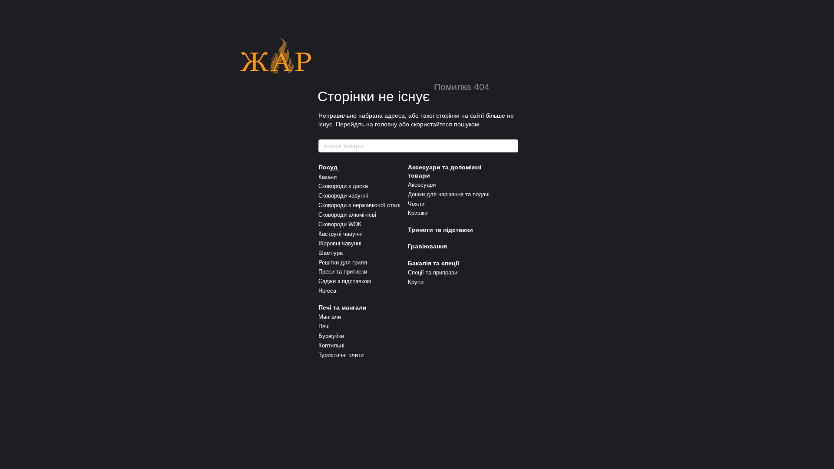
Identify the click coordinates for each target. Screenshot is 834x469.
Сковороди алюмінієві (347, 214)
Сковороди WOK (340, 224)
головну (386, 124)
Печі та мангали (342, 307)
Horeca (327, 290)
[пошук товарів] (511, 145)
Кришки (417, 213)
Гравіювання (427, 246)
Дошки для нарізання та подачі (449, 194)
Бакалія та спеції (433, 263)
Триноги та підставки (440, 229)
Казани (327, 177)
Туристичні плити (341, 355)
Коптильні (331, 345)
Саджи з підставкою (344, 281)
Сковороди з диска (343, 186)
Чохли (416, 204)
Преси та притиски (342, 271)
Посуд (328, 167)
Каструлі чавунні (340, 234)
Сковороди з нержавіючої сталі (359, 205)
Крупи (416, 282)
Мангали (329, 317)
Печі (324, 326)
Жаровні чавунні (339, 243)
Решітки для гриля (342, 262)
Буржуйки (331, 336)
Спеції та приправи (432, 272)
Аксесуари (422, 185)
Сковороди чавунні (343, 195)
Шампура (330, 253)
